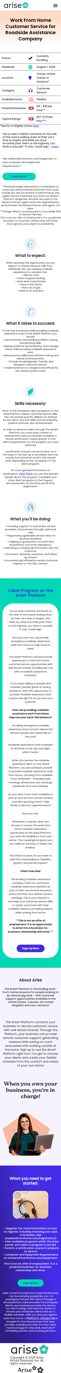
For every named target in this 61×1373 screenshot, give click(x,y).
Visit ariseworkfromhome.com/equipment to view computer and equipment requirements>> (29, 162)
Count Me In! (19, 176)
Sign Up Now (30, 948)
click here (25, 474)
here (36, 126)
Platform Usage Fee (41, 1318)
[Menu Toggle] (55, 5)
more (55, 146)
